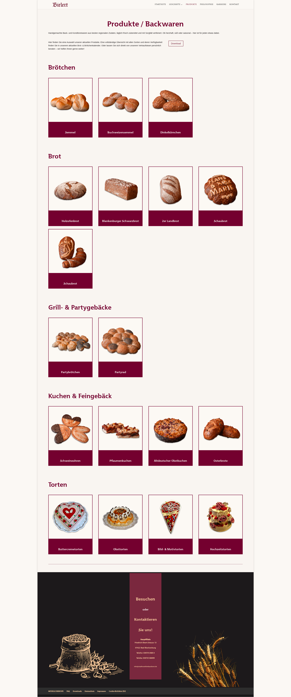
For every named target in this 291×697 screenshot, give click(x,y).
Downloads (77, 691)
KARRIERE (221, 4)
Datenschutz (89, 691)
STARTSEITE (160, 4)
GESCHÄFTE (174, 4)
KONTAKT (234, 4)
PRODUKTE (191, 4)
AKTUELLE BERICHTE (56, 691)
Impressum (101, 691)
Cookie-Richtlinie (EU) (117, 691)
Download (176, 43)
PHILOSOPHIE (206, 4)
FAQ (68, 691)
